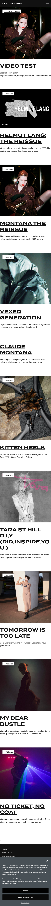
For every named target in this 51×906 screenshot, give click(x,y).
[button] (47, 860)
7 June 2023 (8, 257)
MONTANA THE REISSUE (23, 226)
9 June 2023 (8, 94)
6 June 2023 (8, 664)
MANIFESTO (7, 853)
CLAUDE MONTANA (16, 349)
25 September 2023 (12, 12)
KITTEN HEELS (22, 447)
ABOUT (5, 849)
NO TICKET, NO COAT (22, 809)
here (34, 881)
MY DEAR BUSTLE (14, 721)
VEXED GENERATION (20, 314)
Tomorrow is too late (22, 633)
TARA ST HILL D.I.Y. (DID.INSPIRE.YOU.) (25, 538)
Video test (18, 66)
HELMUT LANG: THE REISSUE (23, 138)
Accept (25, 890)
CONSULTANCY (9, 856)
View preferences (25, 897)
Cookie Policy (25, 903)
